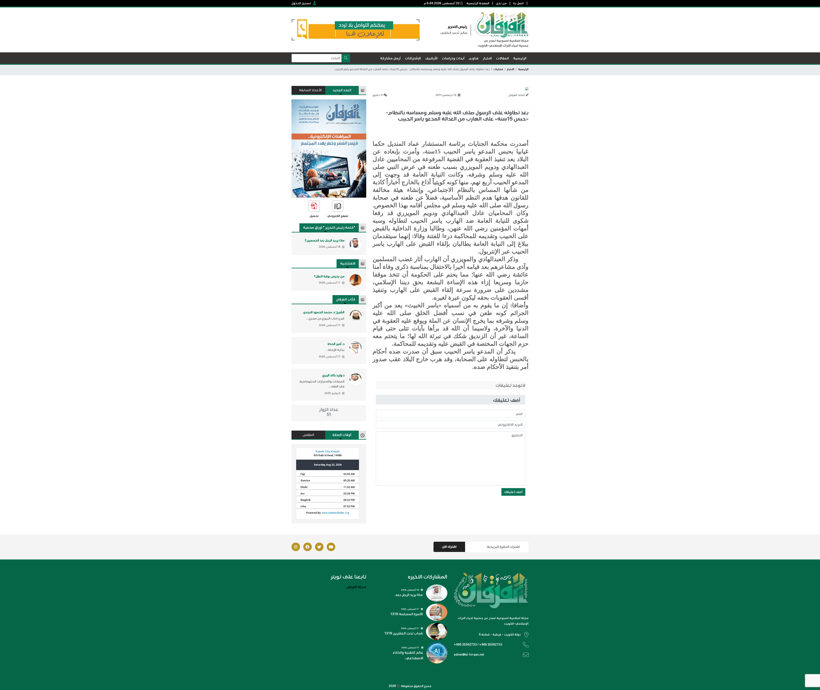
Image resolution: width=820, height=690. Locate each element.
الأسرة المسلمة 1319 (406, 614)
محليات (498, 69)
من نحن (501, 3)
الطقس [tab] (308, 435)
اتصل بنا (518, 3)
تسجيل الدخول (301, 3)
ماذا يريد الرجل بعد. (409, 595)
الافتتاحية (347, 263)
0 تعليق (378, 95)
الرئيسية (523, 69)
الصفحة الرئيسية (477, 3)
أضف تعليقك (513, 492)
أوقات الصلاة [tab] (341, 435)
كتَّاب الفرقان (345, 299)
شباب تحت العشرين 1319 (403, 633)
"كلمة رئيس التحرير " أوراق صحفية (329, 227)
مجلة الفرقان (356, 587)
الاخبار (510, 69)
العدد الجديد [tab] (342, 90)
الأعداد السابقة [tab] (310, 90)
